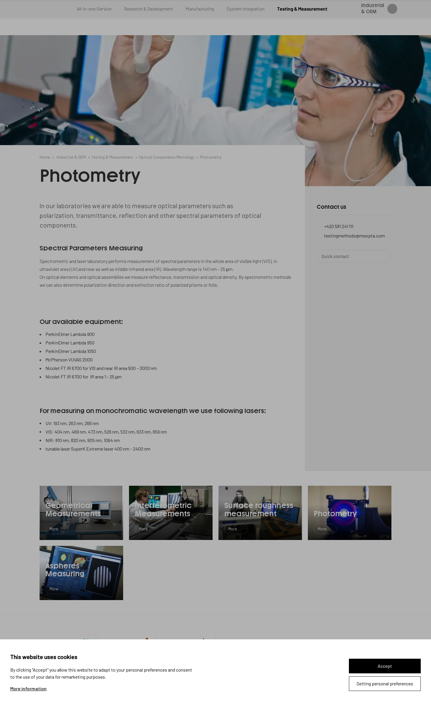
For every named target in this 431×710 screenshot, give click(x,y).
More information (28, 688)
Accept (385, 666)
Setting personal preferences (385, 683)
